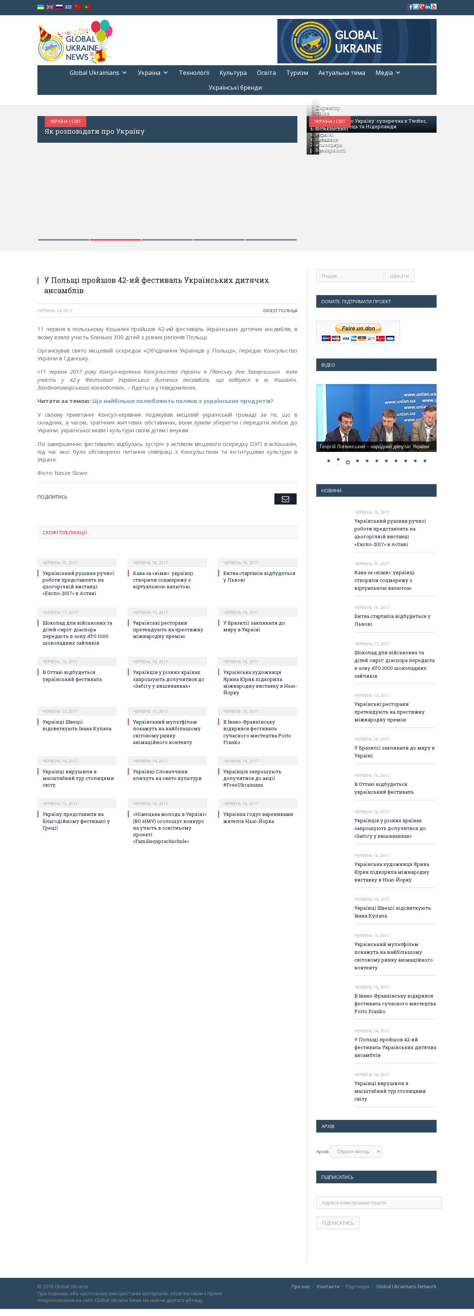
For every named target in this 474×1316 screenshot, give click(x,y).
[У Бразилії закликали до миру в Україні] (257, 607)
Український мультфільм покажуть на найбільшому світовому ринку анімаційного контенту (167, 731)
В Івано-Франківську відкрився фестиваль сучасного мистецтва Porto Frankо (257, 731)
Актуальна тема (341, 73)
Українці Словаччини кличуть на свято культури (167, 774)
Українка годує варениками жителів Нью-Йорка (258, 817)
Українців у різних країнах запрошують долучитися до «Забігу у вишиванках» (168, 679)
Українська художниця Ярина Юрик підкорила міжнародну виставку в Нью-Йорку (260, 682)
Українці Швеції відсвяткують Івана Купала (77, 725)
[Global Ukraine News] (75, 40)
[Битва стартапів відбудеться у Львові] (257, 557)
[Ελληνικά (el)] (68, 7)
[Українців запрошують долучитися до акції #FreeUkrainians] (257, 756)
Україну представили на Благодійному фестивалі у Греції (76, 821)
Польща (288, 310)
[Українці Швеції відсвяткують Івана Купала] (77, 706)
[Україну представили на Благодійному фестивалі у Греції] (77, 798)
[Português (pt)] (87, 7)
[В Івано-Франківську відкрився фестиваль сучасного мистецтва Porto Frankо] (257, 706)
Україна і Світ (65, 121)
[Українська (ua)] (40, 7)
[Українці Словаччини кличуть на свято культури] (167, 756)
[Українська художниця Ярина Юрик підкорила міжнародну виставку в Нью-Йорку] (257, 656)
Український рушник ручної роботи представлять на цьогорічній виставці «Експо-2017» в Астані (78, 583)
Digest (270, 310)
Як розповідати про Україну (95, 131)
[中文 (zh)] (77, 7)
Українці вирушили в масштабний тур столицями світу (78, 778)
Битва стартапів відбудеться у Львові (392, 620)
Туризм (297, 73)
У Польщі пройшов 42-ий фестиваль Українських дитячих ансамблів (395, 1047)
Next (283, 173)
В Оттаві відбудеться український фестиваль (73, 675)
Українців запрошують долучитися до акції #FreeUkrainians (252, 778)
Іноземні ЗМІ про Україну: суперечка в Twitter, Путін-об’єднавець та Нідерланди (368, 123)
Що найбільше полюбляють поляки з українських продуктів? (183, 400)
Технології (194, 73)
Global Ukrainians (94, 73)
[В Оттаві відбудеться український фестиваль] (77, 656)
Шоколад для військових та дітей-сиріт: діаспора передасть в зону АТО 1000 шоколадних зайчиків (77, 633)
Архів (322, 1151)
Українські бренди (235, 87)
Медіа (384, 73)
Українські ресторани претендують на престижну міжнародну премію (168, 629)
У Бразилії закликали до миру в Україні (254, 626)
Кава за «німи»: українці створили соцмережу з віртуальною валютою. (163, 580)
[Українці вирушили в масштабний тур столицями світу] (77, 756)
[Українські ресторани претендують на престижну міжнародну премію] (167, 607)
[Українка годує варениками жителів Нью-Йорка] (257, 798)
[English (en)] (50, 7)
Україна (149, 73)
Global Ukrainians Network (406, 1286)
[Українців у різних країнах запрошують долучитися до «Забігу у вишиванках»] (167, 656)
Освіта (266, 73)
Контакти (328, 1286)
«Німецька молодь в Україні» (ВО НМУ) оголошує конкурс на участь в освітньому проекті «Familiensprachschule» (170, 827)
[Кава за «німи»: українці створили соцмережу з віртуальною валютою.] (167, 557)
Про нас (300, 1286)
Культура (233, 73)
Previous (50, 173)
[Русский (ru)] (59, 7)
